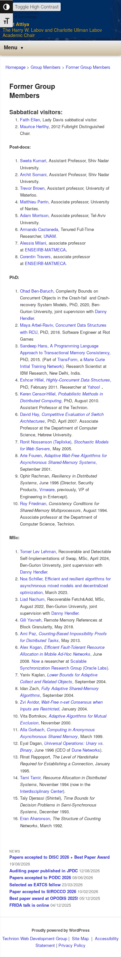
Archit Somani (33, 174)
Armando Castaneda (39, 229)
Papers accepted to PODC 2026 (40, 877)
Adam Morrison (34, 215)
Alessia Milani (33, 243)
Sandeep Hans (33, 346)
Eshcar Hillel (32, 380)
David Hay (29, 414)
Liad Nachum (32, 599)
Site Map (80, 938)
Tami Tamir (30, 777)
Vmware (47, 489)
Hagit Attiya (16, 24)
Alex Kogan (31, 647)
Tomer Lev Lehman (38, 551)
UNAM (50, 236)
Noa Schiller (31, 578)
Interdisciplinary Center (41, 791)
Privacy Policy (72, 945)
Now (36, 661)
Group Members (46, 67)
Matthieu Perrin (34, 202)
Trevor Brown (32, 188)
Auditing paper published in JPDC (43, 870)
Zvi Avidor (29, 702)
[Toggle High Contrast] (6, 7)
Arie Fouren (31, 455)
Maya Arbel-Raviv (36, 325)
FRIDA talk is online (29, 905)
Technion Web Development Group (34, 938)
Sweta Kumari (33, 160)
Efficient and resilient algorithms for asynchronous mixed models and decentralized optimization (65, 585)
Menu (10, 47)
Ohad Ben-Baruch (36, 291)
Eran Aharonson (35, 818)
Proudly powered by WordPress (61, 930)
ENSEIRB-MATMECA (45, 250)
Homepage (15, 67)
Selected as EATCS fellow (35, 884)
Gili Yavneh (30, 620)
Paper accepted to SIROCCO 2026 (42, 891)
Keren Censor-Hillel (37, 394)
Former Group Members (88, 67)
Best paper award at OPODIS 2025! (43, 898)
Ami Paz (28, 633)
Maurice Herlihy (34, 126)
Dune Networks (86, 750)
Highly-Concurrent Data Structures (78, 380)
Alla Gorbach (32, 729)
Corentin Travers (35, 256)
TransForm (67, 359)
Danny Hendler (33, 572)
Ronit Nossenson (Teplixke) (45, 442)
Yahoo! (93, 387)
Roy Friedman (33, 503)
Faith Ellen (30, 119)
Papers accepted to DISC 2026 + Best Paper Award (59, 857)
